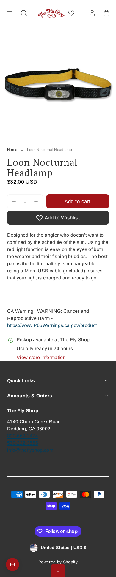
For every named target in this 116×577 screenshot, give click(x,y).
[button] (9, 13)
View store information (41, 357)
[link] (92, 13)
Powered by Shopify (58, 562)
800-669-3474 (22, 435)
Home (12, 150)
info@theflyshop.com (30, 450)
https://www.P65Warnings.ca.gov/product (52, 325)
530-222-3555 (22, 442)
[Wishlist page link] (71, 13)
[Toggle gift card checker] (12, 564)
